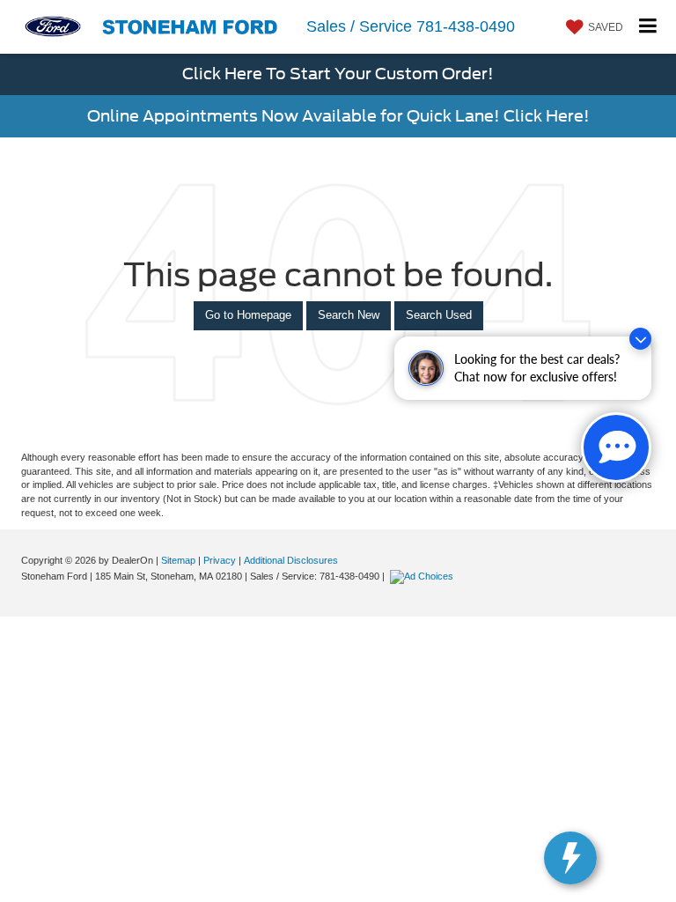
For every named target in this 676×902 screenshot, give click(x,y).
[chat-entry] (616, 447)
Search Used (439, 315)
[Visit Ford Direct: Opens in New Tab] (424, 576)
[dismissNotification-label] (640, 339)
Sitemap (178, 560)
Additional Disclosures (291, 560)
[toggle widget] (570, 858)
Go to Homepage (248, 315)
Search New (348, 315)
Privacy (219, 560)
